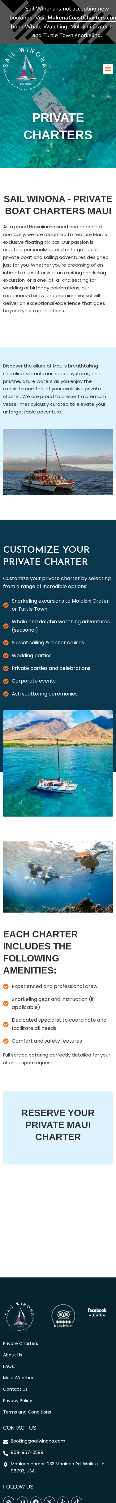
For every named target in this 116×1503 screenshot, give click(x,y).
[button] (108, 69)
